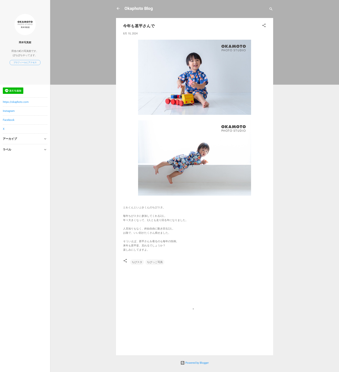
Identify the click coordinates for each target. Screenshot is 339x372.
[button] (264, 26)
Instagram (9, 111)
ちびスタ (137, 262)
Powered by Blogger (197, 362)
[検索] (271, 9)
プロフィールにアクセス (25, 62)
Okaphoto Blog (138, 8)
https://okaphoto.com (16, 102)
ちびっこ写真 (155, 262)
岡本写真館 (25, 42)
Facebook (8, 120)
